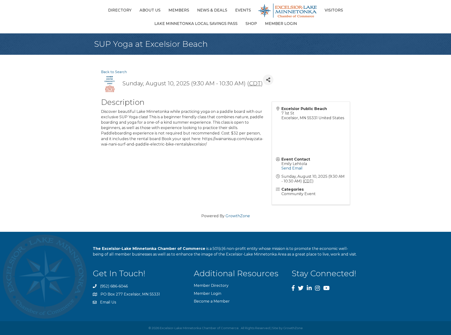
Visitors (334, 10)
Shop (251, 23)
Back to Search (114, 72)
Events (243, 10)
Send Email (292, 168)
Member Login (281, 23)
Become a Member (212, 301)
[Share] (268, 80)
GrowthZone (238, 216)
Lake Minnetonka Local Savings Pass (195, 23)
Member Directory (211, 285)
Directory (120, 10)
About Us (150, 10)
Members (178, 10)
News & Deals (212, 10)
